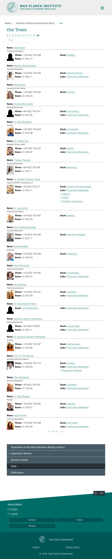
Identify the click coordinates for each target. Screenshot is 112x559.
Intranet (32, 520)
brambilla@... (73, 129)
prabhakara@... (74, 344)
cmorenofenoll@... (30, 308)
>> (62, 431)
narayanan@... (74, 326)
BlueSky (14, 509)
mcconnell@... (73, 273)
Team (14, 466)
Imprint (36, 547)
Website (66, 194)
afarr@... (71, 148)
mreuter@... (72, 384)
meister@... (72, 292)
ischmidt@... (73, 423)
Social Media (15, 504)
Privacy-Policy (72, 547)
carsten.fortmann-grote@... (80, 186)
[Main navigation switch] (102, 8)
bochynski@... (73, 111)
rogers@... (71, 403)
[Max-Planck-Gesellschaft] (44, 539)
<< (49, 431)
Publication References (78, 76)
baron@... (71, 92)
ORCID (65, 197)
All (38, 35)
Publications (17, 472)
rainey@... (71, 363)
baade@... (71, 55)
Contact (80, 520)
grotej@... (71, 215)
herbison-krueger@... (77, 234)
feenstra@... (72, 167)
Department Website (72, 370)
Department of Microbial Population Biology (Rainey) (38, 447)
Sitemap (32, 526)
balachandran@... (75, 73)
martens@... (72, 254)
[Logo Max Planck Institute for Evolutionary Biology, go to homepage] (51, 7)
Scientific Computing (72, 201)
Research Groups (19, 460)
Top (101, 493)
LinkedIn (14, 514)
